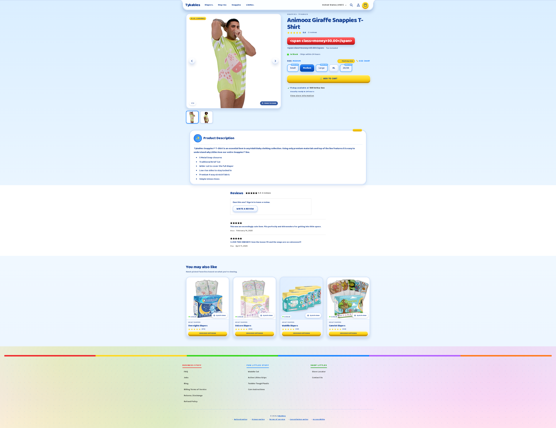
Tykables (281, 416)
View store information (302, 95)
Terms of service (277, 419)
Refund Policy (190, 401)
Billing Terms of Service (195, 389)
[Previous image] (192, 61)
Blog (186, 383)
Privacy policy (258, 419)
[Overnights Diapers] (207, 298)
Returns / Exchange (193, 395)
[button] (208, 4)
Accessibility (319, 419)
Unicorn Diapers (243, 326)
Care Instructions (256, 389)
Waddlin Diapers (290, 326)
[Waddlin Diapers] (301, 298)
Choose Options (207, 333)
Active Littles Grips (257, 377)
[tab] (192, 117)
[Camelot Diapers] (348, 298)
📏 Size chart (363, 61)
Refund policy (240, 419)
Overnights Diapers (197, 326)
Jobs (186, 377)
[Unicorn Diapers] (254, 298)
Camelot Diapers (337, 326)
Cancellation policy (299, 419)
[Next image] (275, 61)
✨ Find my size (346, 61)
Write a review (245, 209)
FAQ (186, 371)
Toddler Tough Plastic (258, 383)
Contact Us (317, 377)
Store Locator (319, 371)
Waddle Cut (253, 371)
